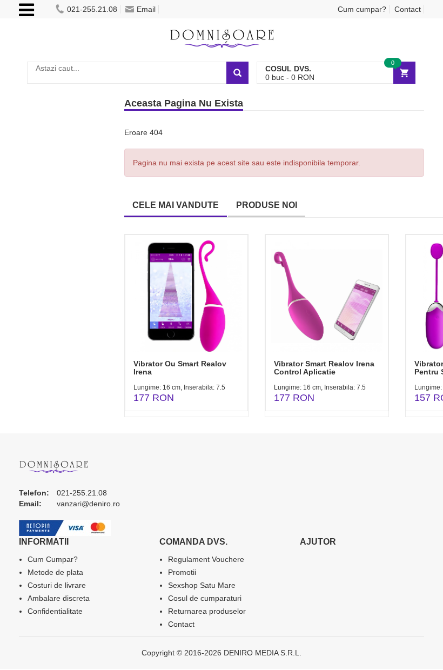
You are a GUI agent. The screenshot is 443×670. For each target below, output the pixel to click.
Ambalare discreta (59, 598)
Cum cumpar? (362, 9)
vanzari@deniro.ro (88, 503)
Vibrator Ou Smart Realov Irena (179, 367)
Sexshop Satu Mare (202, 585)
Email (146, 9)
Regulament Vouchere (206, 559)
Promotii (182, 572)
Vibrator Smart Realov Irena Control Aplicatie (324, 367)
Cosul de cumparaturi (204, 598)
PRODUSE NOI (266, 205)
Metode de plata (55, 572)
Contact (407, 9)
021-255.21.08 (92, 9)
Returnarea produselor (207, 611)
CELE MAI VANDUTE (175, 205)
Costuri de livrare (57, 585)
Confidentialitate (55, 611)
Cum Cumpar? (53, 559)
